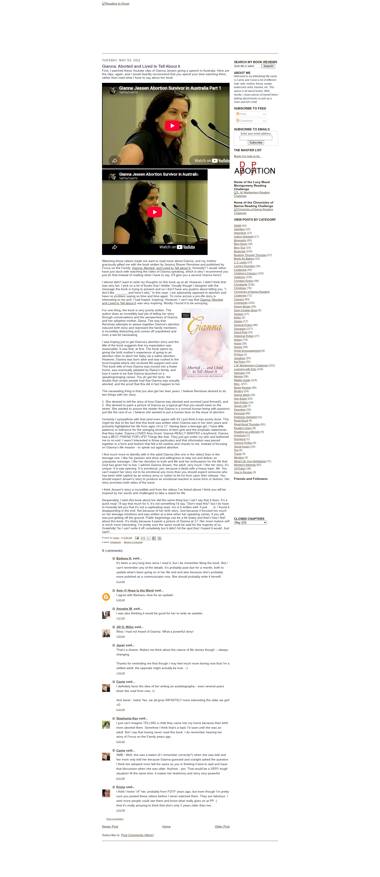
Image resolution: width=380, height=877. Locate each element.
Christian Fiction (243, 280)
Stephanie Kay (127, 718)
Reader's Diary (243, 428)
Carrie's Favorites (244, 266)
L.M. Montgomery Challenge (251, 365)
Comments (246, 120)
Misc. (237, 384)
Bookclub (239, 251)
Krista (120, 787)
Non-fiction (240, 398)
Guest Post (240, 332)
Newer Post (110, 826)
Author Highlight (243, 236)
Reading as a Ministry (247, 431)
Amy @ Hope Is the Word (135, 590)
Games (238, 321)
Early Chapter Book (245, 310)
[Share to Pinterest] (159, 538)
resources (240, 435)
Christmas (240, 288)
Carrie (120, 681)
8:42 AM (120, 709)
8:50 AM (120, 742)
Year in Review (243, 472)
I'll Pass (238, 354)
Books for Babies (244, 258)
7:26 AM (120, 673)
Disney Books (242, 306)
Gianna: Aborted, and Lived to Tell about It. (161, 268)
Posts (242, 114)
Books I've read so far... (247, 156)
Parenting (240, 409)
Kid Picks (239, 361)
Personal (239, 413)
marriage (239, 373)
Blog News (240, 244)
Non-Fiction (241, 402)
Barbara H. (124, 558)
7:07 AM (120, 618)
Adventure (240, 233)
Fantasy (238, 314)
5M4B (237, 225)
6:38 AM (120, 600)
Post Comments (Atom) (137, 835)
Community (241, 302)
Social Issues (242, 446)
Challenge (240, 269)
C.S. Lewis (240, 262)
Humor (238, 347)
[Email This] (143, 538)
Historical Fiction (244, 336)
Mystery (238, 391)
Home (237, 343)
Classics (239, 299)
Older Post (222, 826)
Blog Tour (239, 247)
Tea (236, 450)
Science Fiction (243, 442)
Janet (120, 645)
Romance (240, 439)
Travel (237, 453)
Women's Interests (245, 464)
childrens (239, 277)
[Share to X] (148, 538)
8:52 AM (120, 778)
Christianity (240, 284)
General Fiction (243, 325)
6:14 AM (120, 581)
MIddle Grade (242, 380)
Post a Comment (114, 819)
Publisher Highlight (245, 417)
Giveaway (240, 328)
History (238, 339)
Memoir (238, 376)
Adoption (239, 229)
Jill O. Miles (125, 627)
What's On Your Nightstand (250, 461)
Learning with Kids (245, 369)
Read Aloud (241, 420)
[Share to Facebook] (154, 538)
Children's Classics (245, 273)
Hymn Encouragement (247, 350)
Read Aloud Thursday (247, 424)
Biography (240, 240)
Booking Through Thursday (250, 255)
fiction (237, 317)
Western (239, 457)
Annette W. (124, 608)
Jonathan (239, 358)
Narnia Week (242, 395)
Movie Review (242, 387)
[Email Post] (137, 538)
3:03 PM (120, 810)
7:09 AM (120, 636)
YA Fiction (240, 468)
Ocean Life (240, 406)
